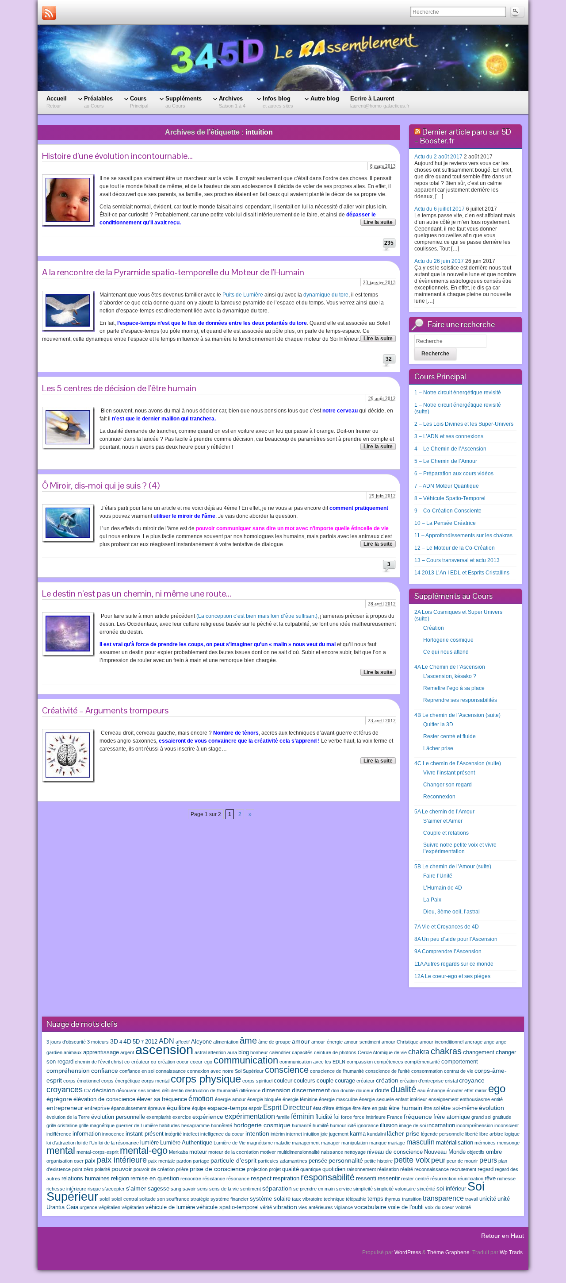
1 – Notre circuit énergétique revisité (457, 392)
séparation (277, 1188)
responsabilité (328, 1177)
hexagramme (195, 1125)
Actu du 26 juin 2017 (439, 261)
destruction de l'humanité (211, 1090)
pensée (318, 1161)
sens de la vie (224, 1188)
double (347, 1090)
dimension (276, 1090)
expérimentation (250, 1116)
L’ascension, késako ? (449, 676)
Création (433, 628)
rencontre (190, 1178)
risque (94, 1188)
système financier (229, 1199)
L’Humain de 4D (442, 888)
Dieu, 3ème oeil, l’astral (451, 912)
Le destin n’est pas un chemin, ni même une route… (136, 593)
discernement (311, 1090)
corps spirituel (257, 1080)
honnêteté (221, 1125)
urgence (88, 1207)
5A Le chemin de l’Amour (444, 812)
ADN (166, 1041)
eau (421, 1090)
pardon (183, 1161)
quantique (310, 1169)
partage (201, 1161)
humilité (321, 1125)
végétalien (109, 1207)
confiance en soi (136, 1071)
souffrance (177, 1199)
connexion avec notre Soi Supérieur (225, 1071)
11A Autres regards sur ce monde (453, 964)
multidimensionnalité (298, 1152)
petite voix (412, 1160)
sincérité (426, 1188)
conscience (287, 1070)
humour (338, 1125)
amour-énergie (327, 1041)
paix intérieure (122, 1160)
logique (512, 1134)
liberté (471, 1134)
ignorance (368, 1125)
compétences (388, 1061)
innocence (113, 1134)
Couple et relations (446, 833)
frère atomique (451, 1117)
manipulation (354, 1142)
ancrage (473, 1041)
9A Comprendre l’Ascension (448, 951)
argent (127, 1052)
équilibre (179, 1107)
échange (436, 1090)
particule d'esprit (233, 1160)
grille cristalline (61, 1125)
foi (336, 1117)
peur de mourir (462, 1161)
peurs (488, 1160)
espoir (255, 1108)
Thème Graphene (448, 1252)
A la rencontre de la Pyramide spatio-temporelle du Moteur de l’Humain (173, 272)
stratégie (200, 1199)
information (87, 1134)
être (356, 1108)
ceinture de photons (335, 1052)
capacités (302, 1052)
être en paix (374, 1108)
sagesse (158, 1189)
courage (345, 1081)
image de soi (412, 1125)
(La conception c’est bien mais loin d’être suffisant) (256, 616)
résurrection (443, 1178)
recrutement (463, 1169)
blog (243, 1052)
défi (165, 1090)
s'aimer (136, 1188)
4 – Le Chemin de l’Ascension (450, 449)
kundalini (376, 1134)
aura (232, 1052)
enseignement (443, 1099)
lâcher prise (403, 1133)
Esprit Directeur (287, 1107)
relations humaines (85, 1178)
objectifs (476, 1152)
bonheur (259, 1052)
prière (182, 1169)
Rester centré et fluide (449, 736)
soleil (104, 1199)
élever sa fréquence (162, 1099)
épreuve (156, 1108)
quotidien (333, 1169)
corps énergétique (120, 1080)
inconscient (506, 1125)
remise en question (154, 1178)
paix (90, 1161)
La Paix (432, 900)
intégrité (173, 1134)
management (306, 1142)
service (344, 1188)
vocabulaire (370, 1206)
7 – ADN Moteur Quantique (446, 486)
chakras (446, 1051)
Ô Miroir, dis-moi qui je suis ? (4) (101, 485)
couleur (283, 1081)
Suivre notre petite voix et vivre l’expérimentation (460, 848)
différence (249, 1090)
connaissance (171, 1071)
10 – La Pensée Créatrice (445, 523)
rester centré (415, 1178)
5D (136, 1042)
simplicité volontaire (395, 1188)
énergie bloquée (264, 1099)
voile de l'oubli (406, 1207)
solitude (147, 1199)
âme (248, 1040)
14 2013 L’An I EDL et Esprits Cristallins (461, 573)
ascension (164, 1049)
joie (324, 1134)
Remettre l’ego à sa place (454, 688)
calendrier (280, 1052)
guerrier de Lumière (137, 1125)
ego (496, 1088)
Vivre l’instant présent (449, 773)
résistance (214, 1178)
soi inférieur (451, 1189)
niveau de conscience (395, 1152)
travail (471, 1199)
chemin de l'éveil (92, 1061)
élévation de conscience (104, 1099)
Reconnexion (439, 797)
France (394, 1117)
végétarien (133, 1207)
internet (294, 1134)
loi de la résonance (119, 1142)
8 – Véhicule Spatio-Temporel (450, 498)
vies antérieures (315, 1207)
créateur (365, 1080)
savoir (189, 1188)
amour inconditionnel (441, 1041)
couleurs (304, 1081)
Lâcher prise (438, 748)
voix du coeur (439, 1207)
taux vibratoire (307, 1199)
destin (177, 1090)
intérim (278, 1134)
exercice (181, 1117)
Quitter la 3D (438, 724)
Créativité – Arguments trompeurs (105, 710)
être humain (405, 1107)
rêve (490, 1178)
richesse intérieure (66, 1188)
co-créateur (136, 1061)
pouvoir (121, 1168)
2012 (151, 1042)
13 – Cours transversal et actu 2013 (457, 560)
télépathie (356, 1199)
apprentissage (101, 1052)
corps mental (155, 1080)
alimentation (225, 1041)
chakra (418, 1052)
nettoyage (355, 1152)
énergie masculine (338, 1099)
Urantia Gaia (62, 1207)
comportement (459, 1062)
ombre (494, 1152)
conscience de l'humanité (337, 1071)
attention (217, 1052)
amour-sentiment (362, 1041)
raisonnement (361, 1169)
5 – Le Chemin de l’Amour (445, 461)
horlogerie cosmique (262, 1125)
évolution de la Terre (68, 1117)
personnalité (346, 1160)
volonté (463, 1207)
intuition (311, 1134)
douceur (365, 1090)
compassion (360, 1061)
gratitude (502, 1117)
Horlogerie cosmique (448, 640)
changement (478, 1052)
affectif (183, 1041)
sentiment (250, 1188)
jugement (338, 1134)
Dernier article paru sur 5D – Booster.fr (462, 136)
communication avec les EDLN (312, 1061)
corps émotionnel (81, 1080)
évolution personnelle (118, 1117)
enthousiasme (475, 1099)
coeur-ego (201, 1061)
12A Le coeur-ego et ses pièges (452, 976)
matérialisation (454, 1143)
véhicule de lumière (170, 1207)
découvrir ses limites (138, 1090)
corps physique (206, 1079)
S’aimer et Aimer (443, 821)
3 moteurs (98, 1041)
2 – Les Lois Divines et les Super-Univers (463, 424)
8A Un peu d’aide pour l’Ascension (455, 939)
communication (246, 1060)
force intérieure (369, 1117)
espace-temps (227, 1107)
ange (489, 1041)
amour (301, 1041)
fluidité (323, 1117)
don (335, 1090)
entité (497, 1099)
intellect (191, 1134)
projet (275, 1169)
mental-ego (144, 1150)
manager (330, 1142)
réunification (470, 1178)
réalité (406, 1169)
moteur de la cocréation (233, 1152)
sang (176, 1188)
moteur (198, 1152)
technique (334, 1199)
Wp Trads (511, 1252)
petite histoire (378, 1161)
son (161, 1199)
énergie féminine (300, 1099)
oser (79, 1161)
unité (503, 1199)
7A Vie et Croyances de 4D (446, 927)
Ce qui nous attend (446, 652)
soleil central (124, 1199)
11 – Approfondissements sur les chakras (463, 535)
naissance (332, 1152)
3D (114, 1041)
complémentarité (422, 1061)
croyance (472, 1080)
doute (382, 1090)
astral (201, 1052)
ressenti (366, 1178)
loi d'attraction (61, 1142)
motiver (268, 1152)
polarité (102, 1169)
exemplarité (158, 1117)
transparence (443, 1198)
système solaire (270, 1199)
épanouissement (128, 1108)
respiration (286, 1178)
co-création (163, 1061)
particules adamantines (282, 1161)
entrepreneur (64, 1107)
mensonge (508, 1142)
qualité (290, 1169)
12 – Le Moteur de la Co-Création (454, 548)
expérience (207, 1116)
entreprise (97, 1108)
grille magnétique (97, 1125)
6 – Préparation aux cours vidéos (453, 473)
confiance (104, 1070)
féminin (302, 1116)
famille (283, 1117)
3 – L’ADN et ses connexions (448, 436)
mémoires (485, 1142)
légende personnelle (442, 1134)
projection (257, 1169)
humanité (301, 1125)
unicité (487, 1199)
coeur (182, 1061)
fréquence (418, 1116)
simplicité (363, 1188)
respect (261, 1178)
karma (358, 1134)
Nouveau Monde (445, 1152)
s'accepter (113, 1188)
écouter (455, 1090)
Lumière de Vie (229, 1142)
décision (103, 1090)
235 (389, 243)
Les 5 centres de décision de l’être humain (119, 388)
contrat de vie (458, 1071)
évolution (491, 1107)
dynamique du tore (325, 295)
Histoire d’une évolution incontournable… (117, 156)
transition (411, 1199)
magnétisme (260, 1142)
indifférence (58, 1134)
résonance (237, 1178)
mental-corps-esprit (97, 1152)
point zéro (82, 1169)
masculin (420, 1142)
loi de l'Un (87, 1142)
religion (120, 1178)
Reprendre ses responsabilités (460, 700)
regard (485, 1169)
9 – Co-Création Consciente (448, 511)
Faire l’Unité (437, 876)
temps (375, 1199)
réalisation (388, 1169)
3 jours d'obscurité (66, 1041)
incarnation (441, 1125)
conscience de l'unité (387, 1071)
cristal (451, 1080)
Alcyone (201, 1042)
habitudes (169, 1125)
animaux (73, 1052)
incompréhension (474, 1125)
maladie (282, 1142)
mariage (396, 1142)
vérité (266, 1207)
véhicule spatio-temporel (227, 1207)
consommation (427, 1071)
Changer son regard (447, 785)
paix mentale (161, 1161)
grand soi (481, 1117)
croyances (64, 1089)
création (387, 1080)
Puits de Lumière (242, 295)
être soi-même (459, 1108)
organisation (59, 1161)
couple (325, 1081)
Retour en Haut (502, 1235)
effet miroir (475, 1090)
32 (389, 359)
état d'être (323, 1108)
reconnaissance (431, 1169)
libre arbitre (491, 1134)
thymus (393, 1199)
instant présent (145, 1134)
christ (117, 1061)
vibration (285, 1206)
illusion (389, 1125)
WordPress (407, 1252)
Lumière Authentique (186, 1143)
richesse (506, 1178)
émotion (201, 1098)
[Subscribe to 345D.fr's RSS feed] (49, 13)
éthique (343, 1108)
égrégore (59, 1098)
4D (127, 1041)
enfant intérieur (411, 1099)
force (346, 1117)
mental (60, 1150)
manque (377, 1142)
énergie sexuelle (376, 1099)
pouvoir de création (154, 1169)
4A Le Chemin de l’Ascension (449, 667)
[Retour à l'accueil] (283, 58)
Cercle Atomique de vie (382, 1052)
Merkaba (178, 1152)
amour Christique (400, 1041)
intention (257, 1133)
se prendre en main (314, 1188)
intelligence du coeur (222, 1134)
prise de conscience (217, 1168)
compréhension (68, 1070)
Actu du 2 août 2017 (438, 157)
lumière (149, 1143)
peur (438, 1160)
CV (87, 1090)
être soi (432, 1108)
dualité (403, 1089)
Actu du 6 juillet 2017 (439, 209)
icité (352, 1125)
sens (202, 1188)
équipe (199, 1108)
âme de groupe (274, 1041)
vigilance (343, 1207)
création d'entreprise (422, 1080)
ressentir (389, 1178)
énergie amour (230, 1099)
